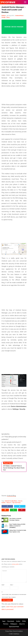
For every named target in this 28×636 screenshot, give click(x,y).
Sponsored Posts (14, 626)
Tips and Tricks (16, 502)
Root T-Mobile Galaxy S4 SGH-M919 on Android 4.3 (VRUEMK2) (17, 526)
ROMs (24, 621)
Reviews (5, 624)
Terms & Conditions (18, 631)
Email (11, 584)
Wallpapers (13, 624)
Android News (19, 15)
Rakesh (4, 15)
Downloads (10, 621)
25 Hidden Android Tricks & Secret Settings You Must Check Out (13, 468)
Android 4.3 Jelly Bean (11, 501)
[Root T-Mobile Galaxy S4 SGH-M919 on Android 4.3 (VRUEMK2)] (5, 525)
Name (3, 584)
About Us (22, 624)
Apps (3, 621)
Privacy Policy (8, 631)
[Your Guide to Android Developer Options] (5, 520)
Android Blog (11, 495)
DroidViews (8, 2)
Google (3, 17)
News (8, 17)
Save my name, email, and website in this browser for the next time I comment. (14, 596)
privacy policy (15, 564)
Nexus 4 (9, 502)
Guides (18, 621)
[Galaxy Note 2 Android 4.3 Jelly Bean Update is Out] (5, 531)
